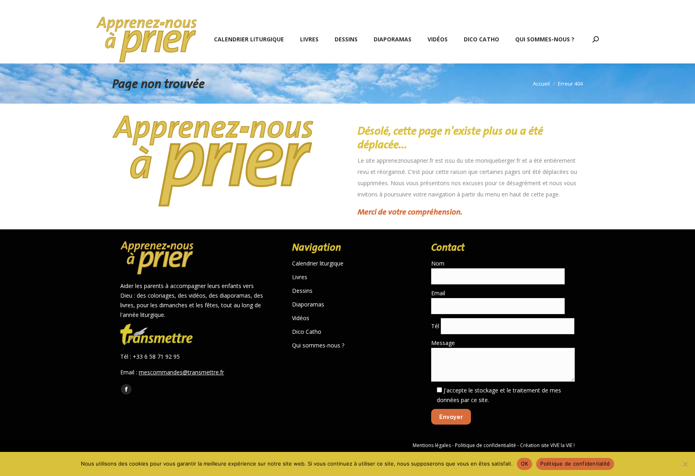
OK (524, 463)
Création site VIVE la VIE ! (547, 445)
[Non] (685, 464)
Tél (436, 326)
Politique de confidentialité (575, 463)
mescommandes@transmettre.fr (181, 372)
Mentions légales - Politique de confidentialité (464, 445)
